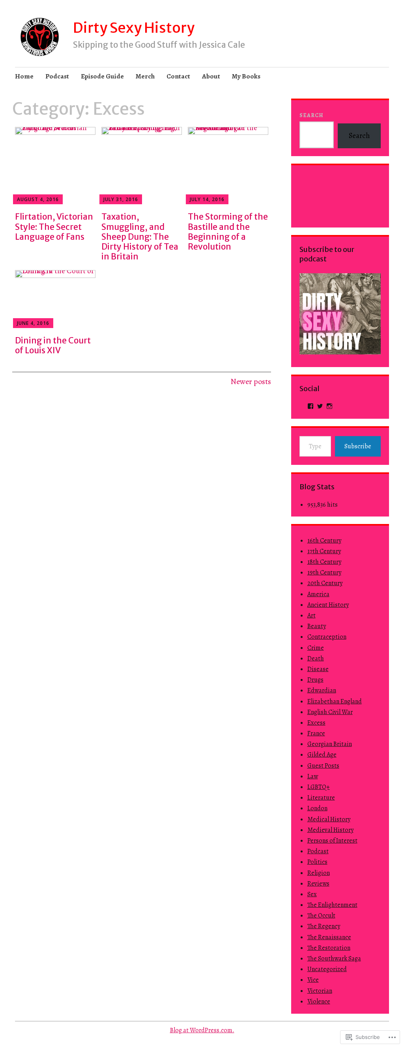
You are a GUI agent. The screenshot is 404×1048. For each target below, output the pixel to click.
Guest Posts (323, 765)
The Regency (323, 926)
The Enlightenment (332, 905)
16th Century (324, 540)
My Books (246, 76)
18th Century (324, 562)
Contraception (326, 636)
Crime (315, 647)
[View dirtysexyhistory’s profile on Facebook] (310, 406)
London (317, 808)
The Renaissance (329, 937)
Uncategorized (327, 969)
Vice (313, 979)
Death (315, 658)
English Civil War (330, 712)
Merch (145, 76)
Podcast (57, 76)
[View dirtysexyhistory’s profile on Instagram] (329, 406)
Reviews (318, 883)
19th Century (324, 572)
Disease (318, 669)
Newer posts (250, 381)
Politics (317, 862)
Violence (318, 1001)
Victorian (319, 990)
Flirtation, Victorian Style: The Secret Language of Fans (54, 226)
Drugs (315, 679)
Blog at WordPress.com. (202, 1030)
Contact (178, 76)
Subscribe (357, 446)
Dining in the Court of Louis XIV (53, 345)
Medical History (328, 819)
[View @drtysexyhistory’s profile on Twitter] (320, 406)
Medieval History (330, 830)
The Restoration (328, 948)
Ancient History (328, 604)
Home (24, 76)
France (316, 733)
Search (311, 115)
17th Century (324, 551)
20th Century (324, 583)
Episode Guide (102, 76)
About (211, 76)
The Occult (321, 915)
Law (312, 776)
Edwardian (321, 690)
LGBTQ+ (318, 787)
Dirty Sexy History (134, 28)
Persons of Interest (332, 840)
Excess (316, 722)
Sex (312, 894)
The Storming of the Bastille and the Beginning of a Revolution (228, 231)
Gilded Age (322, 754)
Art (311, 615)
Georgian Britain (329, 744)
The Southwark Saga (334, 958)
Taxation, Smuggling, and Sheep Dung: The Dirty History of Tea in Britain (139, 236)
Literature (321, 797)
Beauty (316, 626)
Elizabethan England (334, 701)
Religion (318, 873)
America (318, 594)
